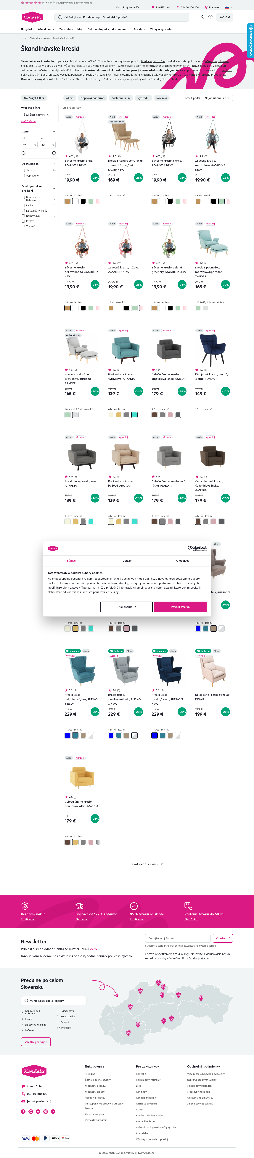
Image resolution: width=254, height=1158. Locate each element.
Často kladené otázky (98, 1079)
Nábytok (27, 29)
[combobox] (217, 98)
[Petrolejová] (206, 628)
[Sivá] (127, 415)
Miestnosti (46, 29)
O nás (139, 1109)
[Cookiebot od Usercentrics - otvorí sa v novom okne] (190, 548)
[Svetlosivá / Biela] (221, 628)
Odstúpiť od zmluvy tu (200, 1097)
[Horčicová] (119, 415)
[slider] (23, 153)
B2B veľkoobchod (146, 1121)
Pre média (142, 1133)
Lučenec (29, 1030)
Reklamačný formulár (148, 1079)
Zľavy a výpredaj (161, 29)
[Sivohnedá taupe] (214, 628)
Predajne (214, 7)
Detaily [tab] (127, 560)
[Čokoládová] (154, 415)
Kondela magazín (146, 1097)
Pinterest (45, 1111)
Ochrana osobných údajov (201, 1079)
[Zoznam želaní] (210, 17)
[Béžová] (111, 415)
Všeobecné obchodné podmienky (206, 1074)
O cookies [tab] (182, 560)
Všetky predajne (36, 1042)
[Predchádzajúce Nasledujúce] (82, 136)
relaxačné (159, 61)
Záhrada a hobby (70, 29)
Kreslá (46, 38)
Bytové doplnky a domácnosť (108, 29)
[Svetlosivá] (206, 308)
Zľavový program (95, 1114)
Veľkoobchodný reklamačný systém (156, 1127)
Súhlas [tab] (71, 560)
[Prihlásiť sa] (202, 17)
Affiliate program (146, 1103)
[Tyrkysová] (134, 415)
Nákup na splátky (95, 1097)
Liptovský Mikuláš (35, 1024)
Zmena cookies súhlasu (200, 1103)
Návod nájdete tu (198, 958)
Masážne (211, 61)
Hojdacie (146, 61)
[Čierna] (83, 201)
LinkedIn (53, 1111)
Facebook (23, 1111)
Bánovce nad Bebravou (32, 1012)
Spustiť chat (162, 7)
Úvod (23, 38)
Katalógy (141, 1091)
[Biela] (75, 201)
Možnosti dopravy (95, 1085)
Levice (28, 1019)
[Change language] (229, 7)
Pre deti (139, 29)
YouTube (38, 1111)
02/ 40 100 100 (190, 7)
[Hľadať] (59, 17)
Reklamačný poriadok (199, 1085)
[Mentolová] (91, 201)
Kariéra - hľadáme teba (149, 1115)
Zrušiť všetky (28, 121)
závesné (223, 61)
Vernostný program (96, 1120)
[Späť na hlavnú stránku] (32, 17)
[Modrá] (198, 628)
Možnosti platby (95, 1091)
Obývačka (34, 38)
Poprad (65, 1022)
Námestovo (67, 1011)
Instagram (30, 1111)
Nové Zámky (68, 1016)
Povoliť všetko (180, 606)
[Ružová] (99, 201)
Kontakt (141, 1074)
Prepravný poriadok (198, 1091)
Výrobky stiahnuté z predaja (152, 1139)
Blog (138, 1085)
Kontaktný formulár (127, 7)
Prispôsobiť (124, 606)
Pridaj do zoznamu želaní (97, 117)
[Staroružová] (170, 415)
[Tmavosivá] (178, 415)
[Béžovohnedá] (67, 201)
